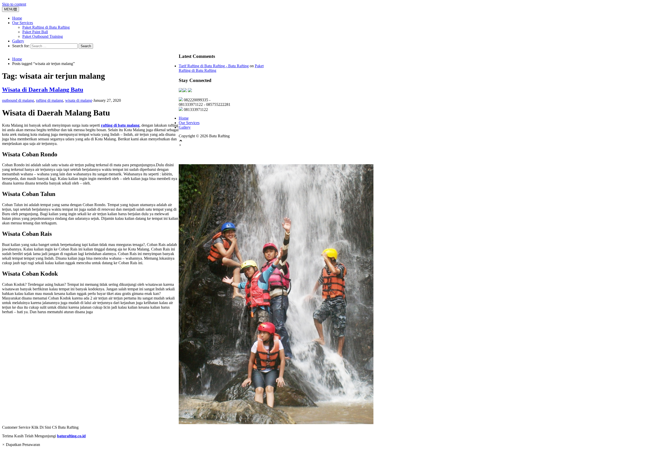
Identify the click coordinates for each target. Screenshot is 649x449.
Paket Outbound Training (42, 36)
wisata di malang (78, 100)
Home (17, 18)
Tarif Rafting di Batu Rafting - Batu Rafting (214, 66)
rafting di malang (49, 100)
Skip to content (14, 4)
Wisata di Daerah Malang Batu (42, 89)
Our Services (22, 23)
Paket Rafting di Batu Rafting (46, 27)
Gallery (18, 41)
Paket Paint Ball (35, 32)
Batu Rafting (194, 156)
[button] (324, 297)
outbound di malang (18, 100)
